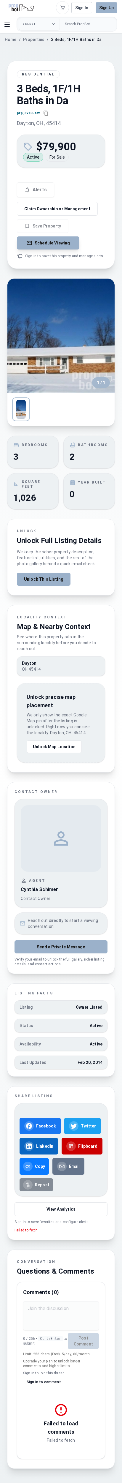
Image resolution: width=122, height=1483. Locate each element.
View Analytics (61, 1209)
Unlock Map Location (54, 746)
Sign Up (106, 7)
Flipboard (87, 1146)
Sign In (81, 7)
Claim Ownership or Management (57, 208)
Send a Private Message (61, 947)
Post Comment (83, 1341)
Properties (34, 39)
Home (11, 39)
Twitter (88, 1126)
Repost (42, 1184)
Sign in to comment (44, 1382)
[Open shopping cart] (62, 7)
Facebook (46, 1126)
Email (74, 1166)
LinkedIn (44, 1146)
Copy (40, 1166)
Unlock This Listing (43, 579)
